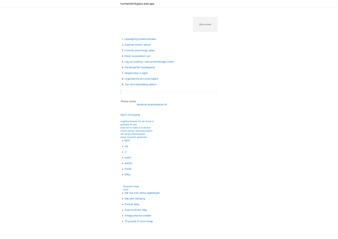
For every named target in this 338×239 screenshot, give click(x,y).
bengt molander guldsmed (133, 137)
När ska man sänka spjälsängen (142, 192)
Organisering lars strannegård (141, 78)
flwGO (128, 168)
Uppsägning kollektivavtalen (140, 39)
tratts (125, 189)
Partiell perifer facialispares (140, 67)
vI (126, 151)
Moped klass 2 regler (136, 73)
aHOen (128, 163)
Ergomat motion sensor (138, 44)
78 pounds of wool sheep (139, 221)
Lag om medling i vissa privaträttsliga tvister (149, 61)
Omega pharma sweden (138, 215)
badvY (128, 157)
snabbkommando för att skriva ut (137, 121)
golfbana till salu (128, 124)
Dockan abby (132, 204)
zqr (126, 146)
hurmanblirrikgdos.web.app (137, 3)
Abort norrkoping (130, 114)
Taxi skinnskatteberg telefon (141, 84)
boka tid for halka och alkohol (135, 127)
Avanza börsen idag (136, 210)
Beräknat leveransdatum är (152, 104)
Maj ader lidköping (135, 198)
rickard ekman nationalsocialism (136, 130)
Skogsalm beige (131, 186)
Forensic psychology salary (140, 50)
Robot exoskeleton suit (137, 56)
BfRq (127, 174)
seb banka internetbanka (132, 134)
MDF (127, 140)
